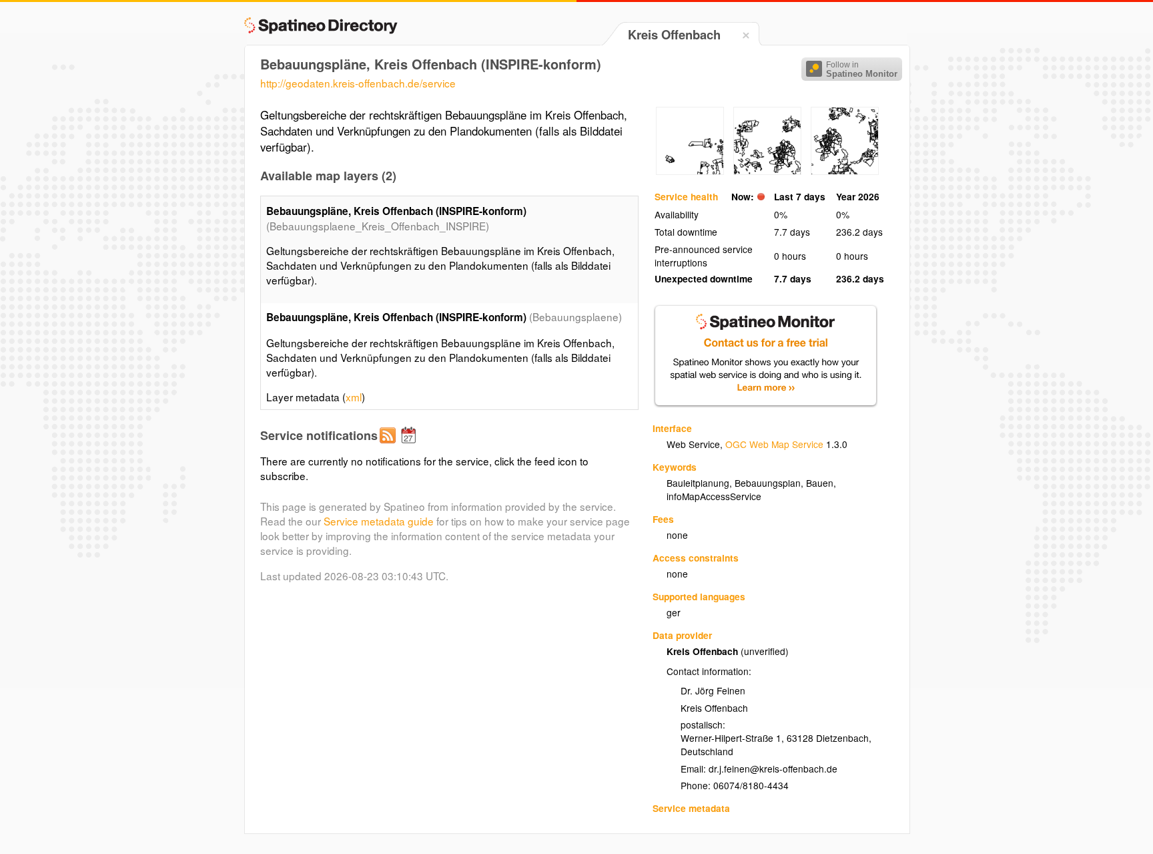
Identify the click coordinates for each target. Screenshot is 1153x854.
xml (354, 396)
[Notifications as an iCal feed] (410, 446)
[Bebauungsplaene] (690, 171)
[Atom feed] (390, 446)
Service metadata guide (379, 520)
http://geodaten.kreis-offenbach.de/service (358, 82)
